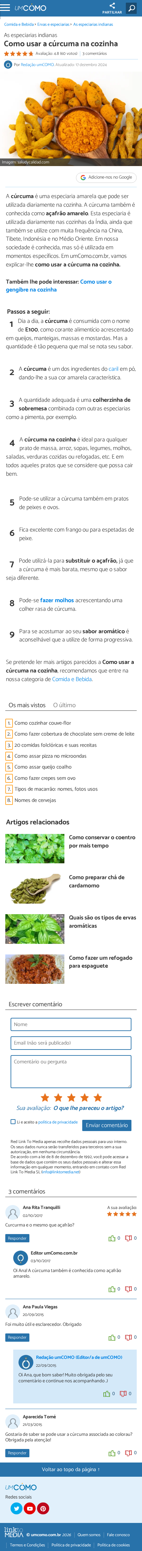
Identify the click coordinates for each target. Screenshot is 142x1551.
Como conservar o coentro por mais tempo (102, 842)
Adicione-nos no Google (110, 178)
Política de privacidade (71, 1545)
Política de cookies (113, 1545)
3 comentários (95, 53)
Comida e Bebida (19, 24)
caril (114, 369)
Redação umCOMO (37, 64)
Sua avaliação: (33, 1108)
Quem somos (89, 1535)
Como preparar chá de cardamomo (96, 882)
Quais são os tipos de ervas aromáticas (102, 922)
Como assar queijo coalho (43, 767)
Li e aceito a (47, 1122)
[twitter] (16, 1508)
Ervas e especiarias (53, 24)
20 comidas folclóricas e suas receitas (56, 745)
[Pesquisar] (132, 8)
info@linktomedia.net (60, 1172)
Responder (17, 1238)
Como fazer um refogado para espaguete (100, 962)
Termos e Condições (27, 1545)
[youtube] (30, 1508)
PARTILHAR (112, 13)
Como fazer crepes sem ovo (45, 778)
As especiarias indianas (93, 24)
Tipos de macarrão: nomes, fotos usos (56, 789)
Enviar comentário (107, 1125)
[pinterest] (43, 1508)
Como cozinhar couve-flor (43, 723)
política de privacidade (58, 1122)
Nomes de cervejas (35, 800)
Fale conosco (118, 1535)
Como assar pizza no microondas (51, 756)
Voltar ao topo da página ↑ (71, 1469)
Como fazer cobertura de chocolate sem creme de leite (74, 734)
